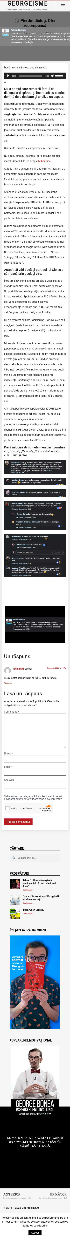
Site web (9, 780)
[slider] (59, 75)
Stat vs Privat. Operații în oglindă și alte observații (41, 898)
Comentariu (11, 711)
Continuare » (28, 890)
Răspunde (8, 683)
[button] (63, 5)
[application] (35, 76)
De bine (23, 33)
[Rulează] (8, 75)
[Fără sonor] (52, 75)
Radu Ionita (18, 668)
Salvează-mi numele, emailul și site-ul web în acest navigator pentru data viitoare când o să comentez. (33, 797)
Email (8, 767)
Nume (8, 753)
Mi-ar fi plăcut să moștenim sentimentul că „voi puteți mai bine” (39, 883)
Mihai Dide (44, 161)
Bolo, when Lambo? (33, 909)
